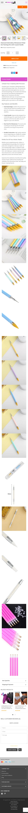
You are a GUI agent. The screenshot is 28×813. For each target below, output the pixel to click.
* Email (3, 731)
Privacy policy (5, 773)
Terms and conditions (7, 775)
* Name (4, 727)
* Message (4, 735)
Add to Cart (15, 59)
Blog (3, 777)
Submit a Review (12, 749)
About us (4, 771)
